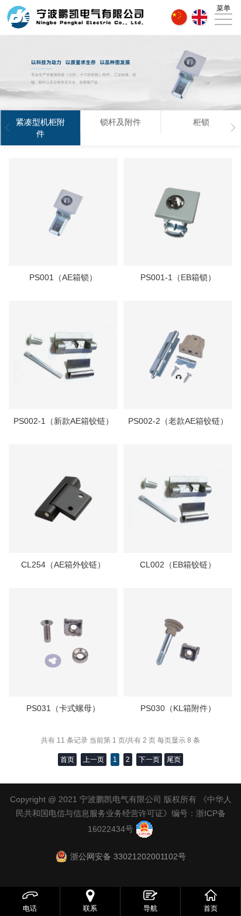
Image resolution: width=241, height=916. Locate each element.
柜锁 (201, 122)
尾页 (174, 759)
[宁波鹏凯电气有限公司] (75, 17)
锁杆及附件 (120, 122)
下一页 (149, 759)
